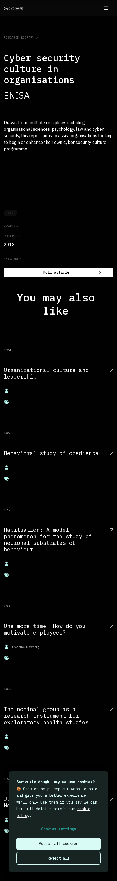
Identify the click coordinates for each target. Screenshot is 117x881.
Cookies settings (58, 829)
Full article (56, 272)
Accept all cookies (58, 843)
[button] (106, 8)
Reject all (58, 858)
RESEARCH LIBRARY (19, 37)
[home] (13, 8)
